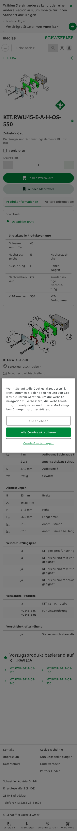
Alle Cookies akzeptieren (38, 432)
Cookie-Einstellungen (38, 443)
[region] (38, 415)
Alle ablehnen (38, 421)
